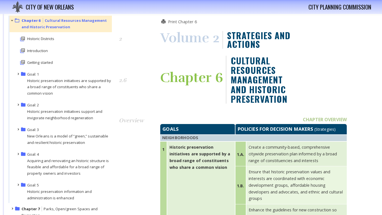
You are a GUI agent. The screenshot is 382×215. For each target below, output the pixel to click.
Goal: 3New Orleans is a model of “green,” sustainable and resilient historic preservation (67, 136)
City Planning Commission (339, 7)
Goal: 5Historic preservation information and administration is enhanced (59, 191)
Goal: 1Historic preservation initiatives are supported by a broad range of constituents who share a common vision (69, 84)
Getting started (40, 62)
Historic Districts (40, 38)
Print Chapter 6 (182, 21)
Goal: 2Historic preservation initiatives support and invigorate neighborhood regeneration (64, 111)
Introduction (37, 50)
